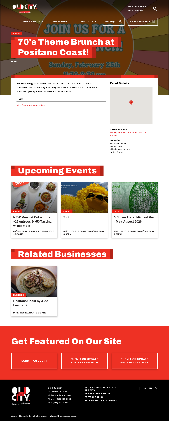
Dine (14, 61)
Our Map (110, 22)
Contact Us (135, 11)
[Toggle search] (155, 9)
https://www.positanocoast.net (31, 105)
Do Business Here (140, 22)
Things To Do (31, 22)
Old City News (137, 7)
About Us (87, 22)
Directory (60, 22)
